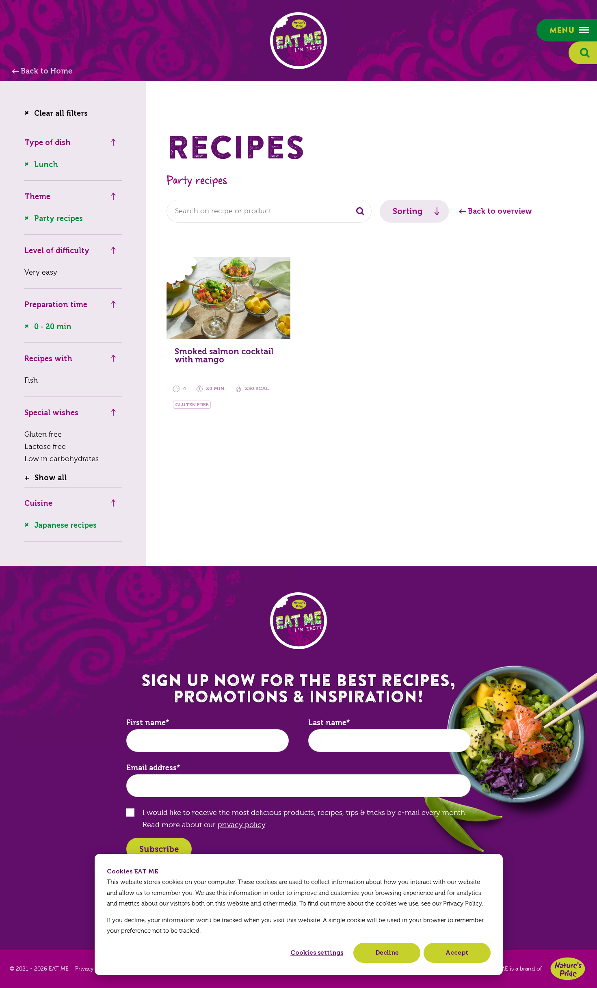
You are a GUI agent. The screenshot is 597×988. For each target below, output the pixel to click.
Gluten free (43, 434)
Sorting (408, 211)
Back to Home (46, 71)
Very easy (40, 272)
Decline (387, 952)
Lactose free (45, 446)
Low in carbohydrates (61, 459)
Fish (31, 380)
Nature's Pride (567, 969)
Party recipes (58, 218)
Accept (457, 952)
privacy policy (241, 825)
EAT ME (298, 40)
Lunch (46, 164)
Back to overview (500, 211)
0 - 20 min (52, 326)
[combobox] (269, 211)
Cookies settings (316, 952)
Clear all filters (61, 113)
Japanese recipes (65, 525)
